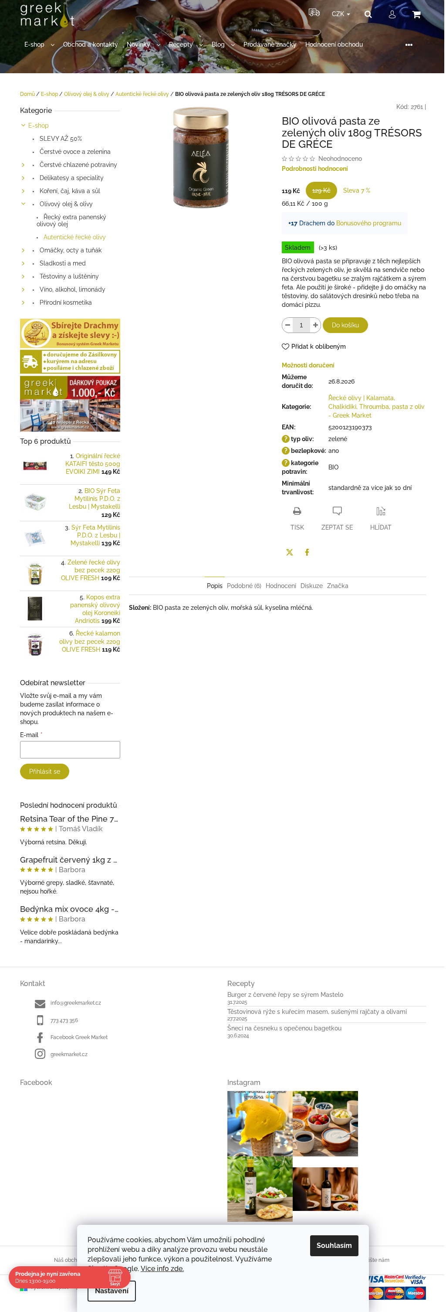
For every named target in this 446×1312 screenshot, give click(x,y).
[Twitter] (289, 552)
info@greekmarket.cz (76, 1003)
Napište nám (373, 1260)
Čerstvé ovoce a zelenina (74, 151)
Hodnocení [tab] (281, 585)
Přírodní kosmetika (65, 302)
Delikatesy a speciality (71, 177)
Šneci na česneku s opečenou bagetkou (284, 1028)
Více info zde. (162, 1268)
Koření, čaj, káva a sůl (69, 190)
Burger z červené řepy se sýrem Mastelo (285, 995)
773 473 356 (64, 1020)
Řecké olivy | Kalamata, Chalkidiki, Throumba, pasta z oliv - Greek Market (376, 406)
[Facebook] (307, 552)
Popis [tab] (215, 585)
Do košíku (345, 325)
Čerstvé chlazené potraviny (77, 164)
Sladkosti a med (62, 263)
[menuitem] (39, 44)
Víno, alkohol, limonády (71, 289)
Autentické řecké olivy (74, 237)
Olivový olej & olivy (65, 204)
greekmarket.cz (69, 1054)
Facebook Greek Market (79, 1037)
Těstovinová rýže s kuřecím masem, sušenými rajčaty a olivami (317, 1012)
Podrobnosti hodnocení (315, 168)
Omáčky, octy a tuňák (69, 250)
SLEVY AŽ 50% (60, 138)
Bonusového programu (368, 223)
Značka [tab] (337, 585)
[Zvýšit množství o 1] (315, 325)
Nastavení (111, 1291)
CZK (339, 13)
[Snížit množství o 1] (287, 325)
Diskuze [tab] (312, 585)
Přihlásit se (44, 771)
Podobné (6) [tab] (244, 585)
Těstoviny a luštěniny (68, 276)
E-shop (38, 125)
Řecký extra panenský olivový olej (71, 221)
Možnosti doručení (308, 365)
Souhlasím (334, 1245)
